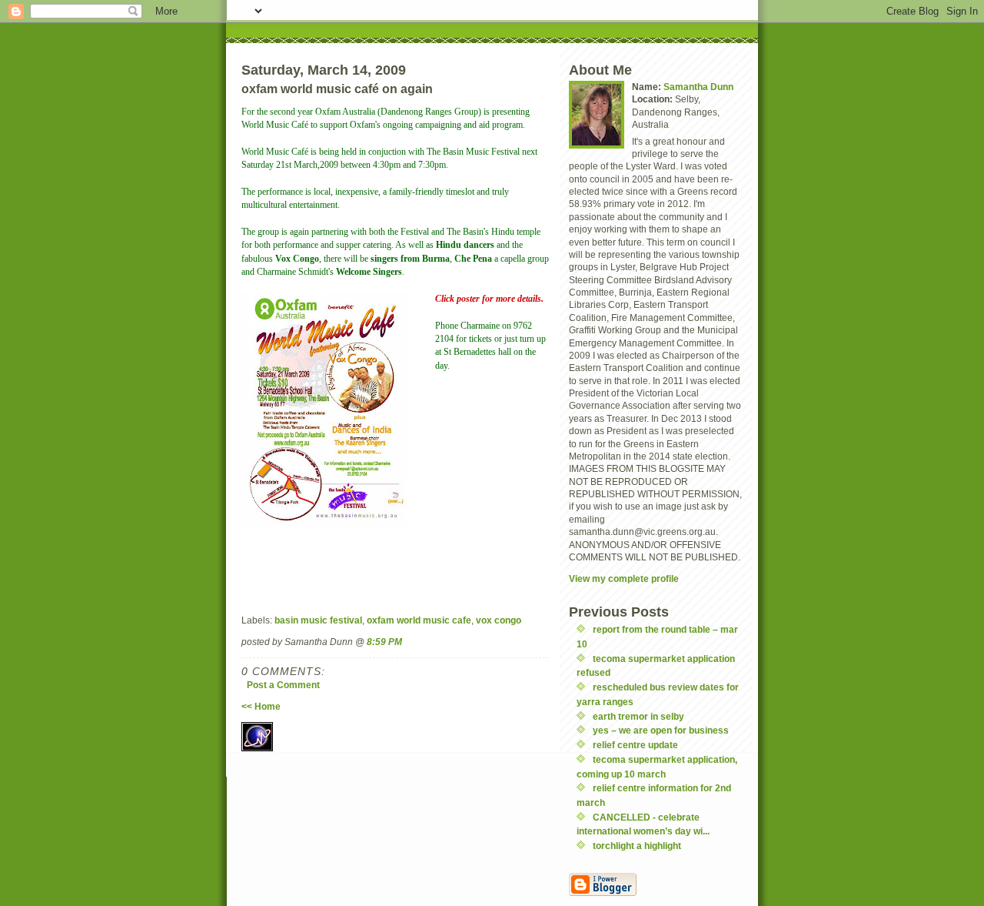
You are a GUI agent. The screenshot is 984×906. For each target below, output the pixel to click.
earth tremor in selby (638, 716)
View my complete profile (624, 578)
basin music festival (318, 620)
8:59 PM (384, 642)
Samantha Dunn (698, 87)
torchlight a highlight (637, 846)
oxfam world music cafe (419, 620)
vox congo (498, 620)
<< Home (261, 706)
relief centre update (635, 745)
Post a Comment (283, 685)
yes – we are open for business (661, 730)
